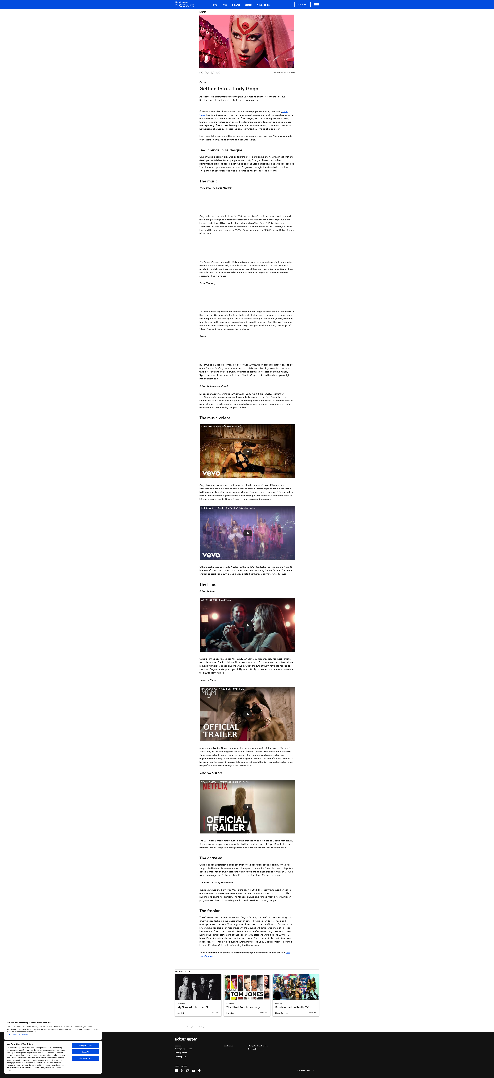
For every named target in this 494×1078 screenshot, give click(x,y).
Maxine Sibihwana (281, 1013)
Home (177, 1027)
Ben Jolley (230, 1013)
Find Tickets (302, 4)
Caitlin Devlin (278, 72)
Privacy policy (181, 1052)
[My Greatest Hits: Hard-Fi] (198, 987)
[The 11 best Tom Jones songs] (247, 987)
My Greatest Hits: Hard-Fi (193, 1007)
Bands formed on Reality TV (292, 1007)
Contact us (228, 1046)
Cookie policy (180, 1056)
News (214, 5)
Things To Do (263, 5)
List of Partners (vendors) (17, 1034)
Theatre (236, 5)
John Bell (181, 1013)
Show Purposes (85, 1058)
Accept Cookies (85, 1045)
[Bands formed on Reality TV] (296, 987)
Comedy (248, 5)
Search (178, 1046)
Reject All (85, 1052)
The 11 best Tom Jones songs (243, 1007)
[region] (53, 1046)
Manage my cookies (183, 1048)
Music (224, 5)
